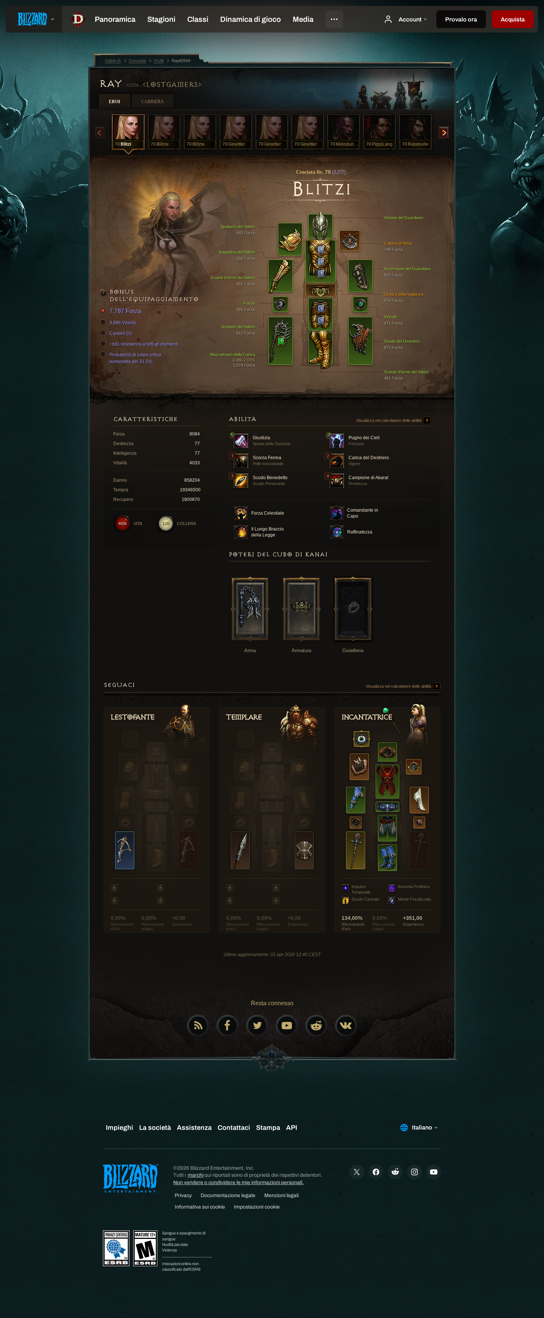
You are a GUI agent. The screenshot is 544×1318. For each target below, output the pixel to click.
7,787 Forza (125, 311)
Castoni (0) (121, 333)
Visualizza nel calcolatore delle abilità (389, 420)
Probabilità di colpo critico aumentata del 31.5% (135, 358)
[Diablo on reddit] (316, 1025)
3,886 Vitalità (123, 322)
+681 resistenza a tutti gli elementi (144, 344)
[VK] (346, 1025)
